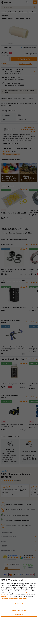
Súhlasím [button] (19, 604)
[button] (4, 597)
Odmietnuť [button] (19, 615)
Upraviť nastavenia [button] (19, 610)
